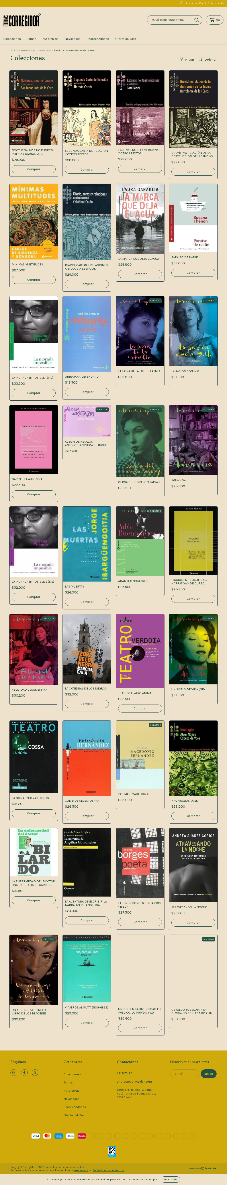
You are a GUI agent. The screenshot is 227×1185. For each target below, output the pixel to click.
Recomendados (98, 39)
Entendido (170, 1179)
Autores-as (51, 39)
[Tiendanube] (203, 1169)
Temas (31, 39)
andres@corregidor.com (134, 1081)
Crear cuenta (216, 3)
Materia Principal (27, 50)
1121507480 (125, 1073)
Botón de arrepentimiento (108, 1170)
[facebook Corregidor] (24, 1072)
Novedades (72, 39)
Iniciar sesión (194, 3)
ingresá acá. (81, 1170)
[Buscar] (196, 20)
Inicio (13, 50)
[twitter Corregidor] (35, 1072)
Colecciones (12, 39)
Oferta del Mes (125, 39)
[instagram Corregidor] (13, 1072)
